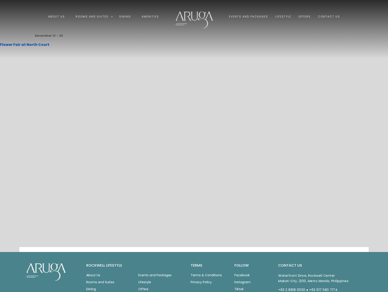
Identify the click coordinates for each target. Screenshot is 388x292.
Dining (91, 289)
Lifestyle (144, 282)
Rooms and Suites (100, 282)
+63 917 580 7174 (323, 290)
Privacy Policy (201, 282)
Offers (143, 289)
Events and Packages (155, 275)
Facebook (242, 275)
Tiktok (239, 289)
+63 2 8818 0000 (291, 290)
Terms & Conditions (206, 275)
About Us (93, 275)
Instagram (242, 282)
